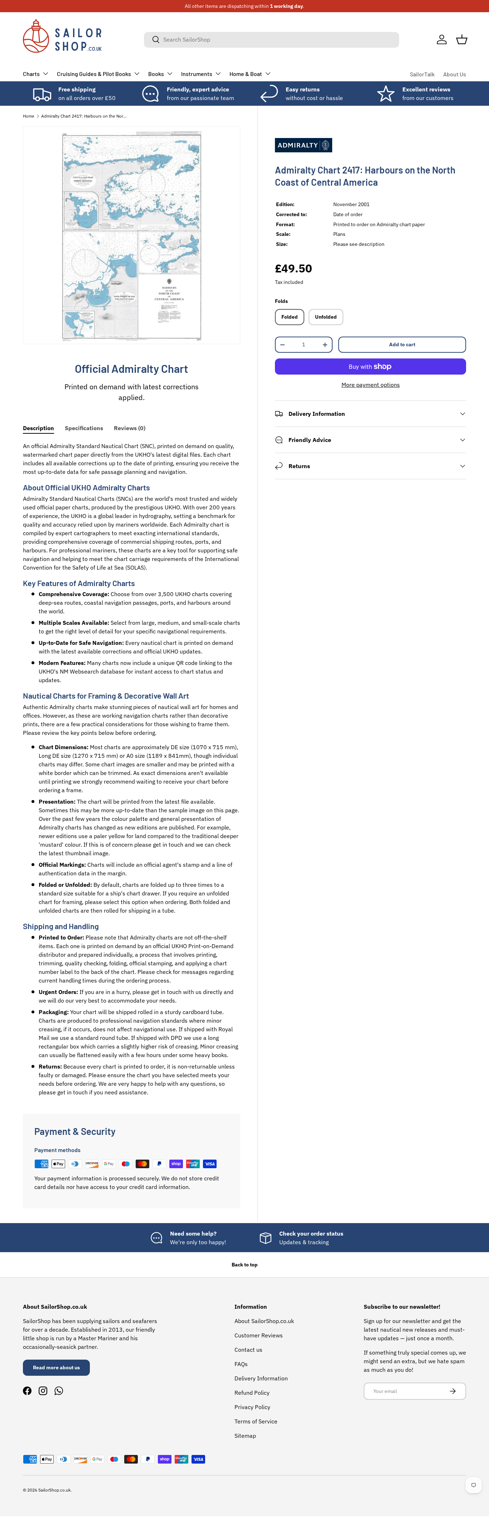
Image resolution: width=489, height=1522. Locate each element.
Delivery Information (261, 1378)
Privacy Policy (252, 1407)
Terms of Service (255, 1421)
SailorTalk (422, 74)
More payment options (371, 384)
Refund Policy (252, 1392)
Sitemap (245, 1435)
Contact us (248, 1349)
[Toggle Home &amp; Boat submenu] (267, 73)
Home (28, 116)
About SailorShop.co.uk (264, 1320)
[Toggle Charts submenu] (45, 73)
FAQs (241, 1364)
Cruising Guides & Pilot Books (94, 73)
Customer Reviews (258, 1335)
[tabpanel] (131, 769)
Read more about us (56, 1367)
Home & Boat (245, 73)
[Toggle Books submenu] (169, 73)
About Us (454, 74)
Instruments (196, 73)
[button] (462, 39)
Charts (31, 73)
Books (156, 73)
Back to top (245, 1264)
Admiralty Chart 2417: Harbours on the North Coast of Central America (84, 116)
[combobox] (271, 39)
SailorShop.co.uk (54, 1490)
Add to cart (402, 344)
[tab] (38, 428)
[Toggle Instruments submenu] (218, 73)
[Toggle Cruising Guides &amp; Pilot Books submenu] (136, 73)
